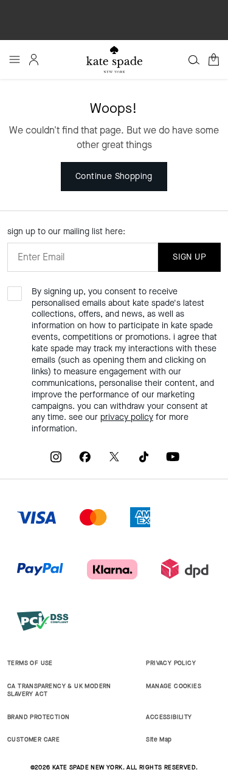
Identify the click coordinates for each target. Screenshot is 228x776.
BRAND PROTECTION (38, 717)
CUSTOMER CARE (33, 739)
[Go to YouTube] (172, 456)
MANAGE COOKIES (173, 686)
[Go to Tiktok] (143, 456)
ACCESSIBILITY (169, 717)
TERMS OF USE (30, 663)
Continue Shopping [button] (114, 176)
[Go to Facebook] (85, 456)
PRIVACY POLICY (171, 663)
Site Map (158, 739)
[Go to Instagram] (56, 456)
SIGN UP (189, 257)
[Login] (34, 59)
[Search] (194, 59)
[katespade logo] (114, 59)
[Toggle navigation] (14, 59)
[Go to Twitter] (114, 456)
